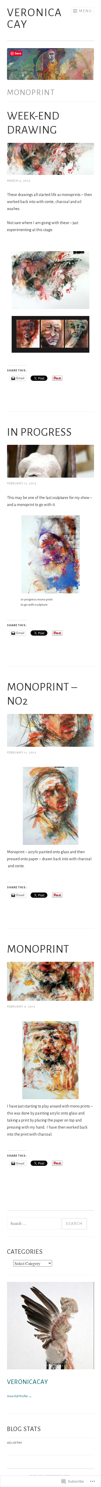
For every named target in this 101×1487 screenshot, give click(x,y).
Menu (85, 11)
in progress (39, 432)
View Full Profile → (19, 1396)
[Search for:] (34, 1224)
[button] (50, 334)
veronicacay (27, 1382)
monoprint (38, 949)
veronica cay (34, 18)
